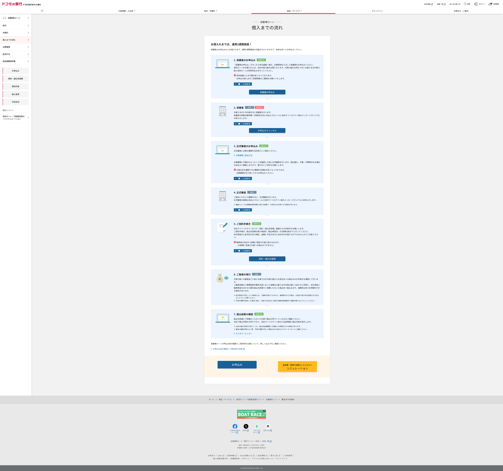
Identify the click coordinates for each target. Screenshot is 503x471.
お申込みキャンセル (267, 130)
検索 (468, 4)
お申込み (237, 365)
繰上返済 (15, 94)
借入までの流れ (9, 39)
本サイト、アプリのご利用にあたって (258, 458)
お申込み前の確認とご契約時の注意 (227, 349)
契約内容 (15, 86)
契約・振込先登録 (267, 258)
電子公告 (275, 455)
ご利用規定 (287, 455)
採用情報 (232, 455)
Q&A (221, 455)
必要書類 (6, 47)
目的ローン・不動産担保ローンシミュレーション (13, 117)
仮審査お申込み (267, 92)
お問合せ (211, 455)
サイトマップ (281, 458)
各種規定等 (235, 458)
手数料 (5, 32)
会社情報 (427, 4)
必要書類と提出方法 (244, 155)
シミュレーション (297, 367)
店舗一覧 (440, 4)
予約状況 (15, 102)
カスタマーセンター (244, 333)
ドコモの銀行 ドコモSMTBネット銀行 (21, 4)
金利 (4, 25)
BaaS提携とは (247, 455)
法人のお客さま (455, 4)
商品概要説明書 (9, 61)
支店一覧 (265, 441)
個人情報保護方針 (220, 458)
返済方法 (6, 54)
